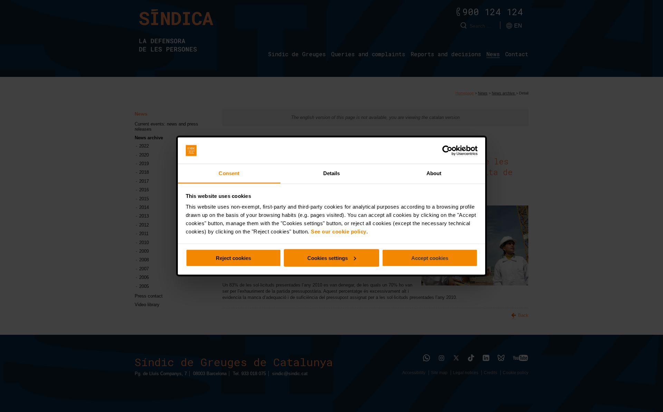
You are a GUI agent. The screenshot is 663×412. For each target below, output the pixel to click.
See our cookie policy (338, 231)
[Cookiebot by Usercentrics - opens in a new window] (447, 150)
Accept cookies (429, 258)
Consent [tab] (229, 173)
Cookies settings (327, 258)
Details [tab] (331, 173)
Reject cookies (233, 258)
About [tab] (434, 173)
